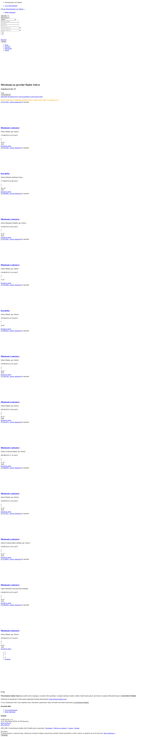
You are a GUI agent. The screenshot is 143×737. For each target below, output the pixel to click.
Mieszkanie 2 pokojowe (10, 128)
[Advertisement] (59, 66)
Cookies (70, 728)
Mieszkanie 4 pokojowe (10, 402)
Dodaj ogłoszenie (10, 712)
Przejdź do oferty (6, 146)
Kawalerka (5, 173)
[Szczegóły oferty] (11, 102)
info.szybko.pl (5, 725)
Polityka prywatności (60, 728)
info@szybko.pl (6, 723)
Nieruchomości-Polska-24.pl (57, 699)
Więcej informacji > (110, 733)
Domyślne (4, 96)
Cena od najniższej (24, 96)
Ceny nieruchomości (11, 6)
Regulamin (49, 728)
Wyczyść (3, 39)
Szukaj (3, 41)
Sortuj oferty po (6, 95)
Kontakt (76, 728)
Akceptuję (4, 735)
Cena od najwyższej (36, 96)
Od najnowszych (12, 96)
